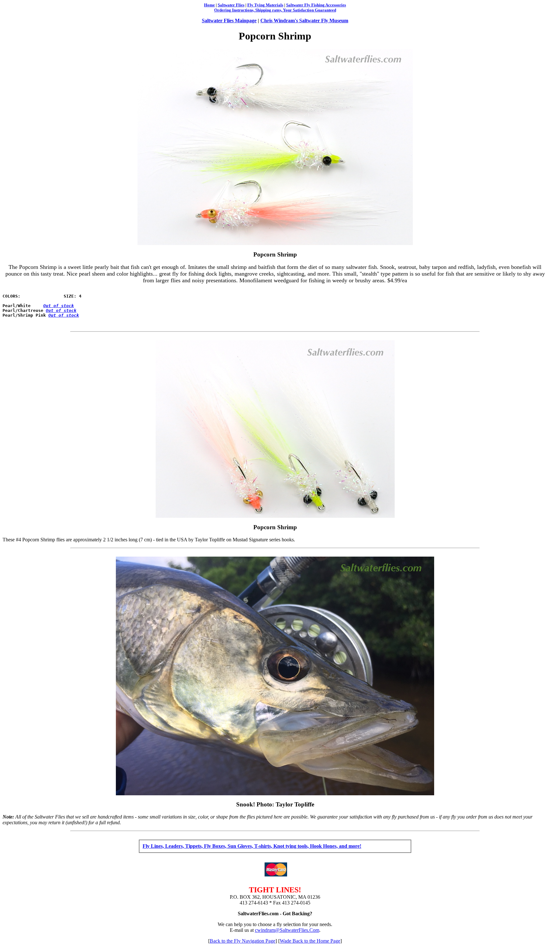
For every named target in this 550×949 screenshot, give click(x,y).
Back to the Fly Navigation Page (242, 941)
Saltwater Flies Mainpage (229, 20)
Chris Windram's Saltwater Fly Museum (304, 20)
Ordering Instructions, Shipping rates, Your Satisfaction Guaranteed (275, 10)
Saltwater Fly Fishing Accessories (316, 5)
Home (209, 5)
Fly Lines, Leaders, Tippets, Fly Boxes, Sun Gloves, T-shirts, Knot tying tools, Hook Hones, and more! (252, 846)
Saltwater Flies (231, 5)
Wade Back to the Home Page (310, 941)
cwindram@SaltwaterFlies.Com (287, 930)
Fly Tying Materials (265, 5)
